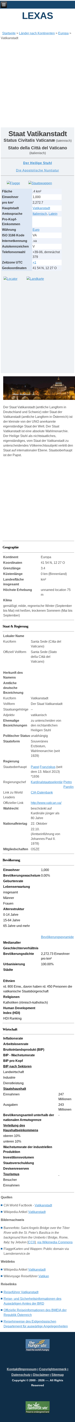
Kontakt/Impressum (22, 1369)
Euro (36, 229)
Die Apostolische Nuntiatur (37, 170)
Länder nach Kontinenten (37, 33)
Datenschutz (21, 1374)
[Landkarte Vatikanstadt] (35, 278)
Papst (35, 767)
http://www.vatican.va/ (46, 803)
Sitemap (57, 1374)
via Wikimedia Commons (55, 1242)
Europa (63, 33)
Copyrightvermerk (53, 1369)
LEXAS (37, 15)
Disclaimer (41, 1374)
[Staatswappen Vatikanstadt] (40, 183)
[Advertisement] (37, 80)
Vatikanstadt (41, 208)
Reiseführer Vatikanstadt (21, 1292)
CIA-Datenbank (42, 792)
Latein (53, 213)
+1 (34, 262)
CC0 (31, 1242)
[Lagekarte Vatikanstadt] (10, 278)
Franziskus (47, 767)
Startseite (9, 33)
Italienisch (40, 213)
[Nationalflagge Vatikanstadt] (13, 183)
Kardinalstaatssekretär (47, 782)
